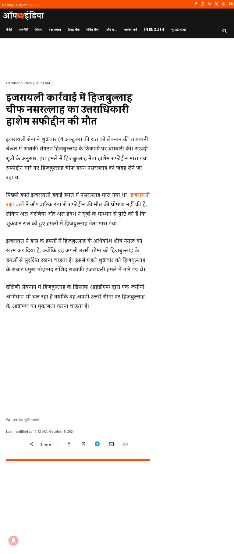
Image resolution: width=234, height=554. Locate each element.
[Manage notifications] (13, 540)
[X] (216, 4)
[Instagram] (202, 4)
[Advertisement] (78, 361)
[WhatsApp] (223, 4)
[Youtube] (230, 4)
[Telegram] (97, 444)
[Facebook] (195, 4)
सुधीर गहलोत (31, 419)
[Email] (111, 444)
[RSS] (209, 4)
